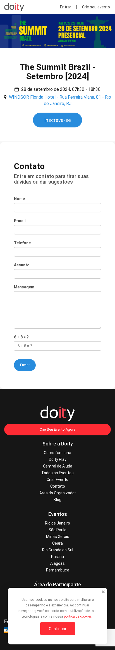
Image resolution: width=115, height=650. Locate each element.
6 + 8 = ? (21, 337)
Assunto (22, 265)
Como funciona (57, 452)
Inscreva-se (57, 120)
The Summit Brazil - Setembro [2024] (58, 71)
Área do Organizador (57, 493)
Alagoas (57, 563)
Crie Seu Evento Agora (57, 429)
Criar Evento (57, 479)
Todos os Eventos (57, 473)
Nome (19, 198)
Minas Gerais (57, 536)
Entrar (65, 7)
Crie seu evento (96, 7)
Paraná (57, 556)
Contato (57, 486)
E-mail (20, 221)
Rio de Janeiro (57, 523)
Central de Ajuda (57, 466)
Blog (57, 499)
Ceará (57, 543)
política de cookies (78, 616)
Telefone (22, 243)
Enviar (25, 365)
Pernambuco (57, 570)
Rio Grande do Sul (57, 550)
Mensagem (24, 287)
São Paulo (57, 530)
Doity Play (57, 459)
